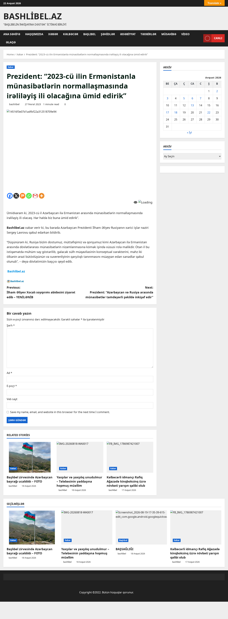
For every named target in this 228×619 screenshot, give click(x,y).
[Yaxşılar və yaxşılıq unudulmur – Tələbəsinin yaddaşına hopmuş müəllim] (80, 457)
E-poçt (12, 386)
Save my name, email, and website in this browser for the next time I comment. (60, 412)
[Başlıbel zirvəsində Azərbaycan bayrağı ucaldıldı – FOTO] (30, 457)
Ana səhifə (11, 34)
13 (192, 105)
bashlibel (14, 104)
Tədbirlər (148, 34)
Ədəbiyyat (128, 34)
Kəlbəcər (70, 34)
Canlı (218, 38)
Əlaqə (11, 42)
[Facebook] (10, 196)
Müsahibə (168, 34)
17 (167, 112)
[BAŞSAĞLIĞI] (141, 527)
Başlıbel (89, 34)
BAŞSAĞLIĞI (124, 549)
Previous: (41, 292)
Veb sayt (12, 399)
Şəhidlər (108, 34)
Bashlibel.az (32, 16)
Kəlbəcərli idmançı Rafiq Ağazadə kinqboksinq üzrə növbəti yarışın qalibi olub (126, 481)
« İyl (189, 132)
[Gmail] (35, 196)
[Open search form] (200, 38)
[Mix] (22, 196)
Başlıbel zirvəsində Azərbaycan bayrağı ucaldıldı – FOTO (29, 479)
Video (185, 34)
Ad (9, 373)
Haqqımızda (34, 34)
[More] (41, 196)
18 (175, 112)
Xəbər (53, 34)
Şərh (11, 325)
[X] (16, 196)
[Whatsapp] (29, 196)
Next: (119, 292)
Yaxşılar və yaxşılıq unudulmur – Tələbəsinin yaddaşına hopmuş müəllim (79, 481)
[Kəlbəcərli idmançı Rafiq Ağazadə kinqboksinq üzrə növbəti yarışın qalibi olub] (130, 457)
